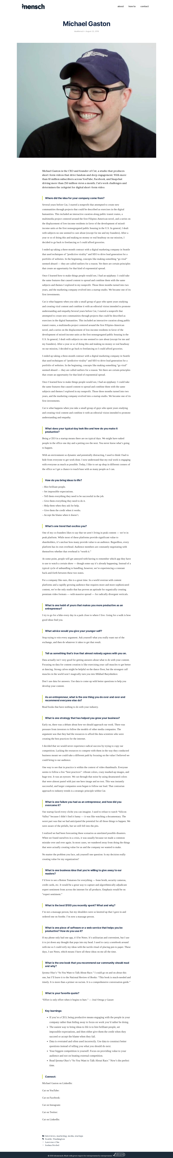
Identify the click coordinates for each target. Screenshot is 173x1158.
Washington (59, 1139)
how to (132, 6)
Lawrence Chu (52, 1142)
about (121, 6)
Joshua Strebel (52, 1145)
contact (144, 6)
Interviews (50, 1136)
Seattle (48, 1139)
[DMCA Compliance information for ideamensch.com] (119, 1156)
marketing (61, 1136)
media (71, 1136)
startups (79, 1136)
